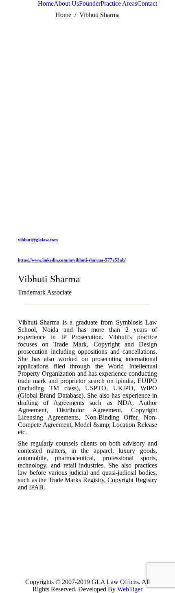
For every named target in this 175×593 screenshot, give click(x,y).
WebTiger (129, 589)
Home (63, 14)
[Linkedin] (102, 544)
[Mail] (102, 556)
